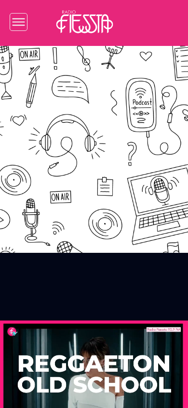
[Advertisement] (94, 142)
